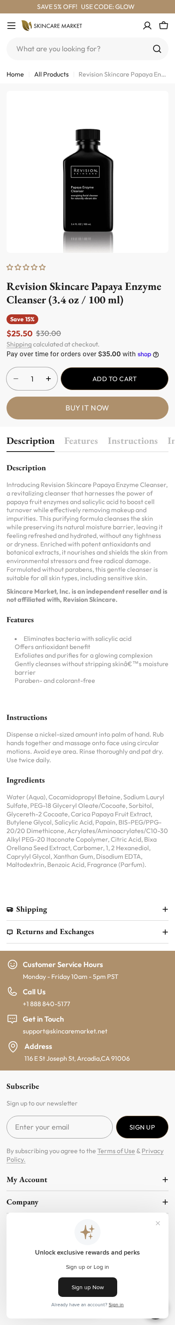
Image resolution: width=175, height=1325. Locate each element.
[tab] (31, 443)
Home (15, 74)
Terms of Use (116, 1151)
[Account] (147, 26)
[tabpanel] (87, 665)
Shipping (19, 344)
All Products (51, 74)
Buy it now (87, 407)
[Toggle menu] (11, 26)
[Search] (157, 49)
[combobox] (87, 48)
